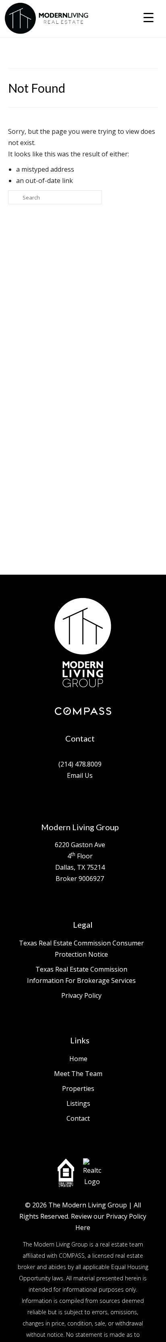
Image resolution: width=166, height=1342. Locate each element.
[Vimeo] (86, 799)
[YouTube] (97, 799)
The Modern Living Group (87, 1205)
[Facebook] (53, 799)
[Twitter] (64, 799)
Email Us (80, 775)
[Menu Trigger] (148, 17)
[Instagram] (75, 799)
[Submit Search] (14, 197)
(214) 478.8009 (80, 764)
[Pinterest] (107, 799)
